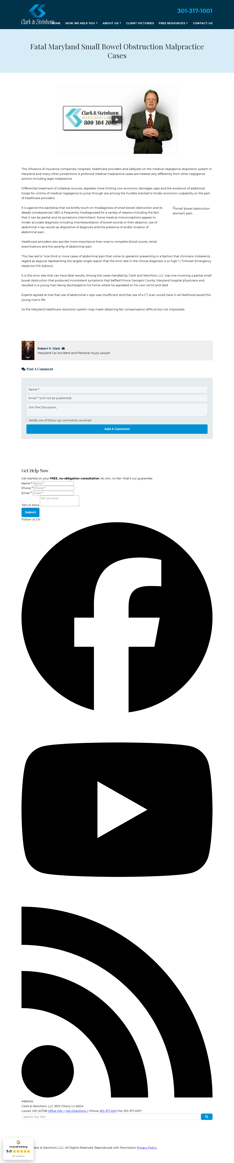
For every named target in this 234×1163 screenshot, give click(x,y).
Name (26, 483)
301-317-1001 (195, 10)
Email (26, 493)
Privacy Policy (147, 1147)
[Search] (207, 1117)
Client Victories (140, 23)
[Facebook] (117, 711)
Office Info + (56, 1111)
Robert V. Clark (49, 348)
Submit (30, 512)
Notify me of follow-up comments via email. (60, 420)
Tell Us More (30, 505)
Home (56, 23)
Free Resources (172, 23)
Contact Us (203, 23)
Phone (27, 488)
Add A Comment (117, 429)
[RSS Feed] (117, 1096)
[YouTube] (117, 904)
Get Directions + (77, 1111)
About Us (110, 23)
